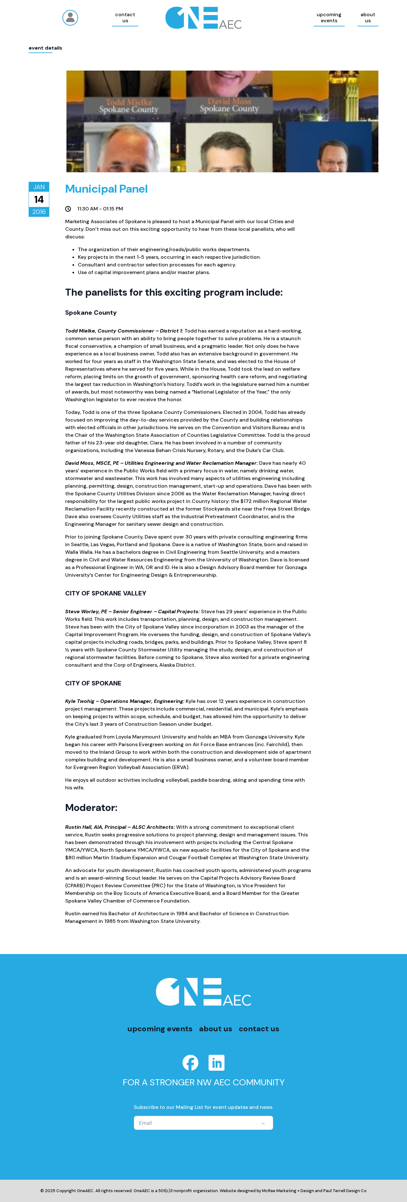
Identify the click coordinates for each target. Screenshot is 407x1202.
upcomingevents (329, 17)
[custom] (190, 1063)
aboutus (368, 17)
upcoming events (160, 1029)
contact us (259, 1029)
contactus (125, 17)
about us (215, 1029)
